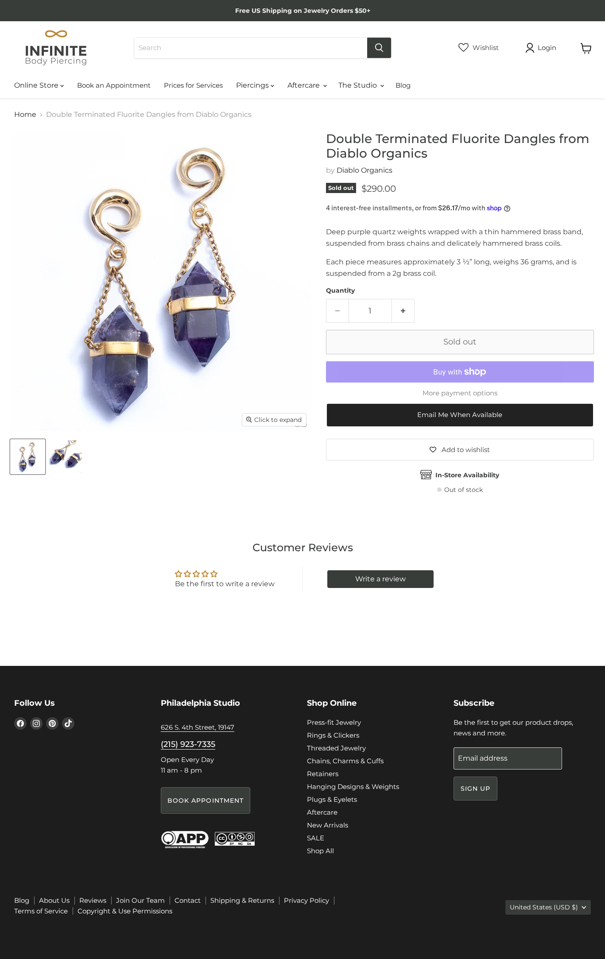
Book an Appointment (114, 85)
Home (25, 115)
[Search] (379, 48)
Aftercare (304, 85)
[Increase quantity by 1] (403, 311)
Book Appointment (205, 800)
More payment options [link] (460, 393)
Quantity (340, 290)
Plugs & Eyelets (332, 799)
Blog (403, 85)
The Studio (358, 85)
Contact (188, 900)
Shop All (320, 851)
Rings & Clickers (333, 735)
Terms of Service (41, 911)
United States (544, 907)
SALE (315, 838)
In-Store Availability (467, 475)
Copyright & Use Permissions (125, 911)
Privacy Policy (306, 900)
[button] (460, 415)
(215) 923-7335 (188, 744)
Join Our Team (140, 900)
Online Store (37, 85)
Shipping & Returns (242, 900)
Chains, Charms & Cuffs (345, 761)
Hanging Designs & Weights (353, 786)
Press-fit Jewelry (334, 722)
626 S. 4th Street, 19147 (197, 727)
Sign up (476, 789)
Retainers (322, 774)
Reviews (92, 900)
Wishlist (485, 47)
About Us (54, 900)
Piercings (253, 85)
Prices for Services (193, 85)
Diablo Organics (364, 170)
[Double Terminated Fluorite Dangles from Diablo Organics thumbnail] (27, 456)
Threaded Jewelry (336, 748)
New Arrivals (327, 825)
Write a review (380, 579)
